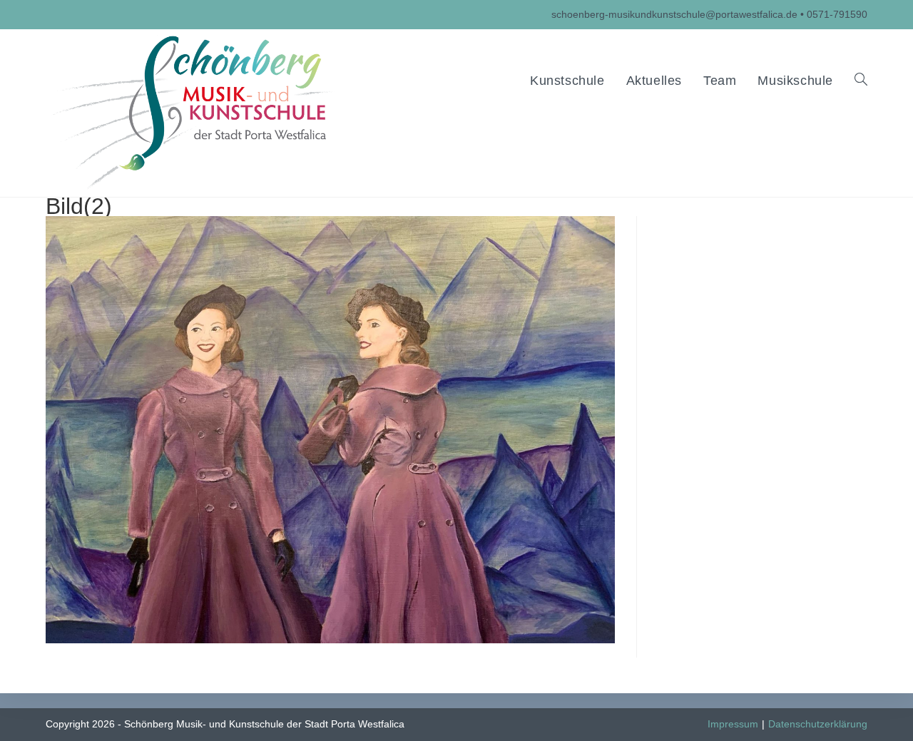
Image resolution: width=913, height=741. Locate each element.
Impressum (733, 724)
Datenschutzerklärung (817, 724)
